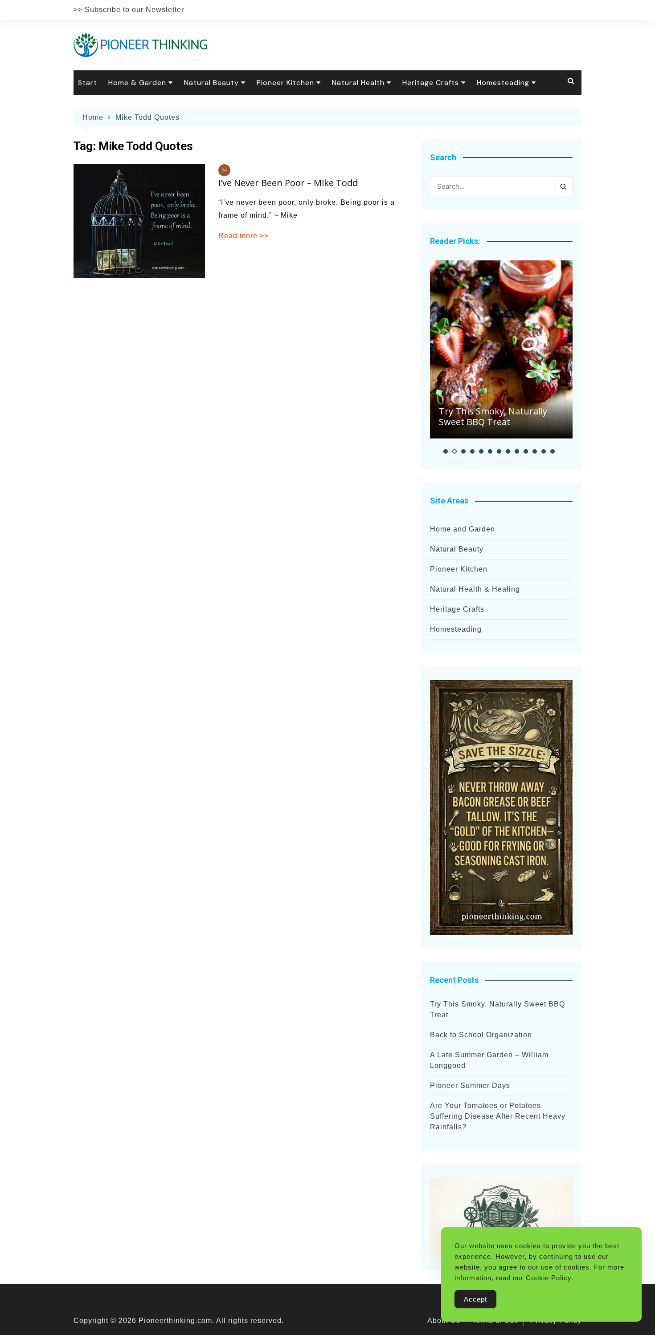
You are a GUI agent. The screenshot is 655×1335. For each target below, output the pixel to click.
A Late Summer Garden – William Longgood (489, 1060)
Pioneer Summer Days (470, 1085)
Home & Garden (137, 82)
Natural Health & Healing (475, 589)
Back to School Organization (481, 1035)
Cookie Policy (549, 1278)
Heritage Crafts (430, 82)
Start (87, 82)
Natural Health (358, 82)
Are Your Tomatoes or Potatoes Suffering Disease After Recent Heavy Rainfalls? (497, 1116)
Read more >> (243, 235)
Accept (475, 1299)
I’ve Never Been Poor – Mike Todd (288, 183)
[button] (445, 451)
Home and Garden (462, 529)
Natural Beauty (211, 82)
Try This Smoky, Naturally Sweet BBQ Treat (493, 416)
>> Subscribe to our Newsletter (129, 9)
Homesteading (503, 82)
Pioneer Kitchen (285, 82)
